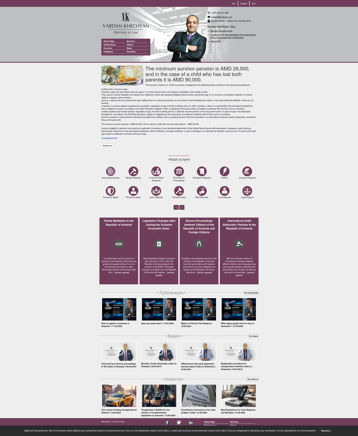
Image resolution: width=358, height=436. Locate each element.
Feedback (108, 51)
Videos (130, 44)
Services (131, 41)
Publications (110, 44)
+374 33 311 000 (220, 12)
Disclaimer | (106, 421)
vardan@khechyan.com (221, 17)
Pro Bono (131, 51)
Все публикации (251, 292)
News (129, 48)
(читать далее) (121, 272)
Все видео (253, 336)
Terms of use (118, 421)
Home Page (109, 41)
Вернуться (107, 145)
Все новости (253, 379)
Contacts (108, 48)
